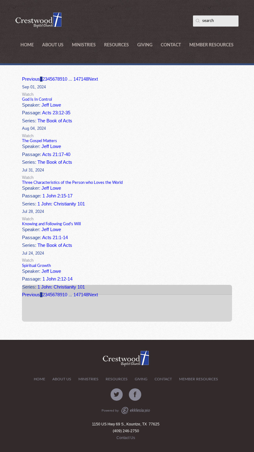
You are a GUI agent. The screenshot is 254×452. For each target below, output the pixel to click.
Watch (27, 94)
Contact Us (125, 438)
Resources (116, 45)
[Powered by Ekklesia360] (135, 410)
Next (93, 79)
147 (77, 79)
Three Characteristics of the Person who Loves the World (72, 182)
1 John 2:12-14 (57, 279)
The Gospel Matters (39, 141)
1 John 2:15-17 (57, 195)
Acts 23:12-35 (56, 112)
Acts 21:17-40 (56, 154)
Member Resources (211, 45)
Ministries (84, 45)
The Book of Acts (54, 120)
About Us (53, 45)
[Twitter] (117, 394)
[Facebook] (135, 394)
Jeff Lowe (51, 105)
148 (84, 79)
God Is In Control (37, 99)
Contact (171, 45)
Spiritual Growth (36, 266)
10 (64, 79)
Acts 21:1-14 (55, 237)
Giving (144, 45)
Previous (31, 79)
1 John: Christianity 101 (61, 203)
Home (27, 45)
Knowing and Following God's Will (51, 224)
